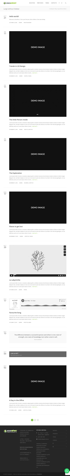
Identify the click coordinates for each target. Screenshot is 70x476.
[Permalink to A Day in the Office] (37, 381)
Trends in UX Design (17, 66)
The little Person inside (18, 119)
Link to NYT (16, 354)
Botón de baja (23, 449)
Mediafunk (39, 474)
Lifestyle (30, 129)
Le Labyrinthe (14, 280)
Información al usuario (41, 445)
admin (20, 22)
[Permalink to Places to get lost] (37, 208)
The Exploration (15, 173)
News (30, 322)
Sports (26, 76)
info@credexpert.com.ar (43, 439)
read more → (35, 72)
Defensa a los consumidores (42, 449)
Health (26, 129)
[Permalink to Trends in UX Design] (37, 47)
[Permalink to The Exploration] (37, 154)
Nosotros (32, 2)
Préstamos (40, 2)
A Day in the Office (16, 400)
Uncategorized (27, 22)
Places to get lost (16, 226)
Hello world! (14, 16)
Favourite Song (15, 312)
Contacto (54, 2)
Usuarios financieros (40, 447)
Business (26, 182)
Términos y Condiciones (41, 443)
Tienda (47, 2)
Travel (29, 76)
